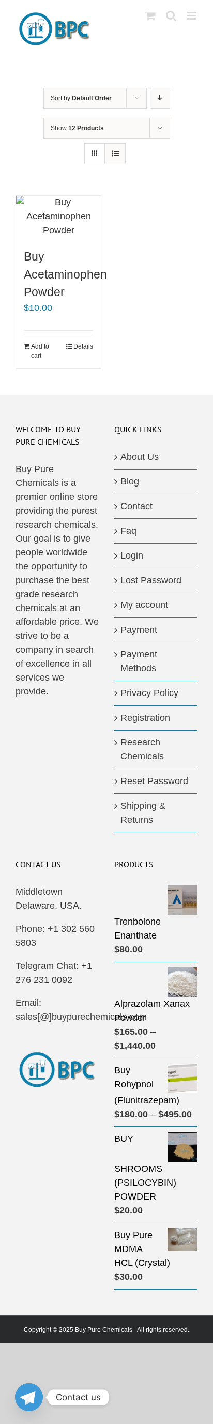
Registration (145, 718)
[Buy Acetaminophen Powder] (58, 216)
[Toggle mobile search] (171, 15)
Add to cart (40, 351)
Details (83, 346)
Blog (129, 481)
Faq (128, 531)
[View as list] (115, 154)
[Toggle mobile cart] (150, 15)
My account (144, 605)
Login (131, 555)
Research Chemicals (142, 749)
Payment (138, 629)
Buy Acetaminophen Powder (65, 274)
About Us (139, 456)
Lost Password (150, 580)
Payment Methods (138, 661)
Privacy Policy (149, 693)
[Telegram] (29, 1397)
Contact (136, 506)
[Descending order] (160, 98)
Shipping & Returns (142, 813)
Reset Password (154, 781)
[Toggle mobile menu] (192, 15)
